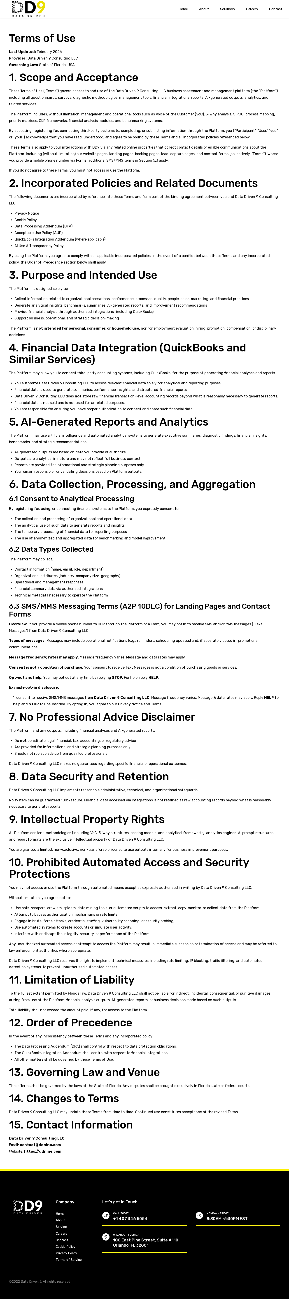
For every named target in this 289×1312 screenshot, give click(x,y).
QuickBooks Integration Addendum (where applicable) (59, 239)
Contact (275, 9)
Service (61, 1227)
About (204, 9)
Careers (252, 9)
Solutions (227, 9)
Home (183, 9)
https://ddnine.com (42, 1151)
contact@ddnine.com (40, 1145)
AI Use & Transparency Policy (39, 246)
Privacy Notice (26, 213)
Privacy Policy (66, 1253)
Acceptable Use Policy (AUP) (38, 233)
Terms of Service (69, 1260)
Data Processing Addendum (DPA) (43, 226)
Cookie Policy (25, 220)
